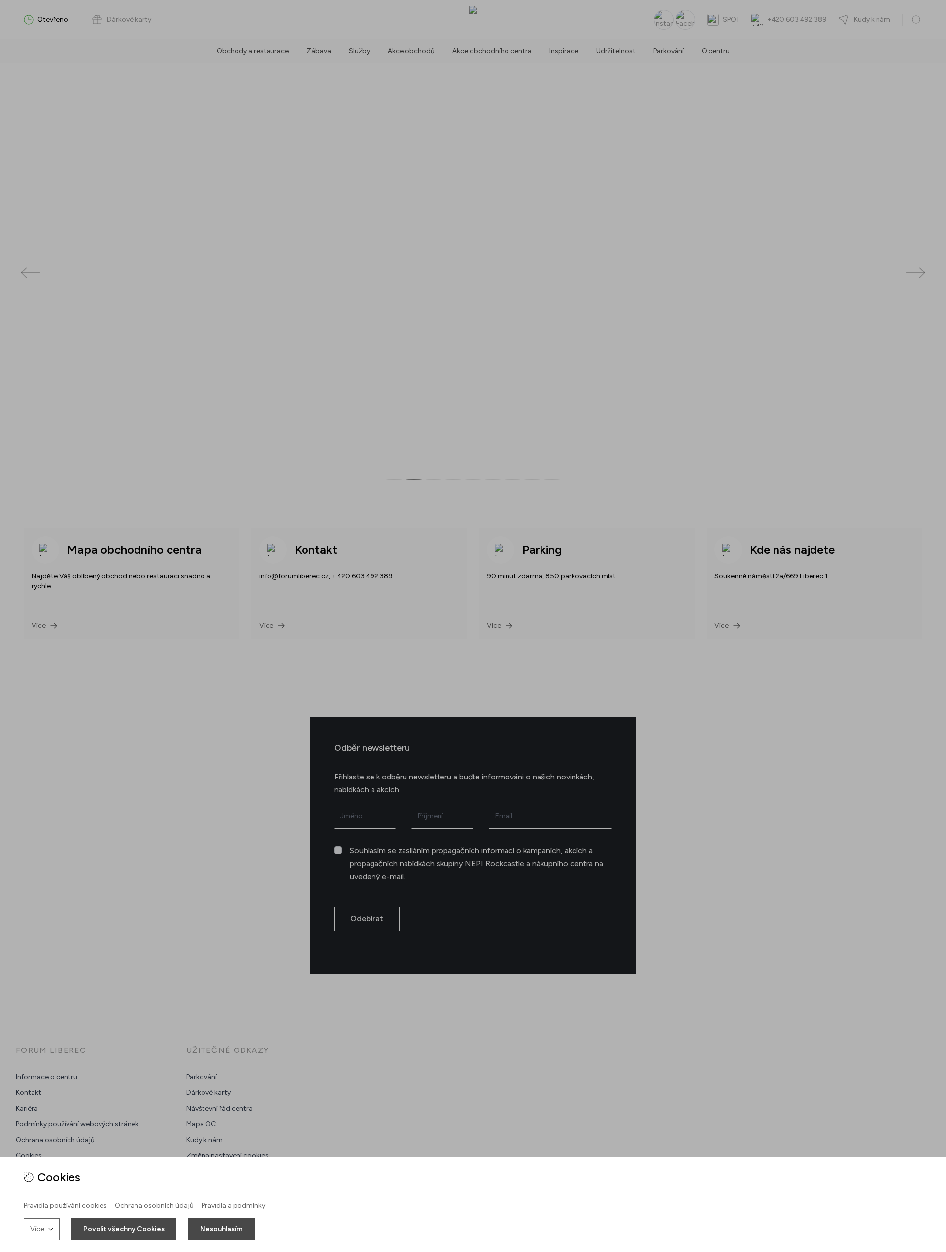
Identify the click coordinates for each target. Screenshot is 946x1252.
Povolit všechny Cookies (124, 1229)
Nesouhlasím (221, 1229)
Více (37, 1229)
